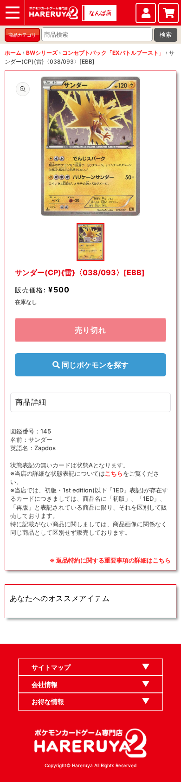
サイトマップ (51, 667)
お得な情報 (48, 701)
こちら (114, 473)
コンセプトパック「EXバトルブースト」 (113, 52)
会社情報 (45, 684)
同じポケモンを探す (94, 364)
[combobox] (97, 34)
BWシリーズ (42, 52)
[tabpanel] (90, 146)
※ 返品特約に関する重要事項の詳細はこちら (110, 560)
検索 (166, 34)
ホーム (13, 52)
